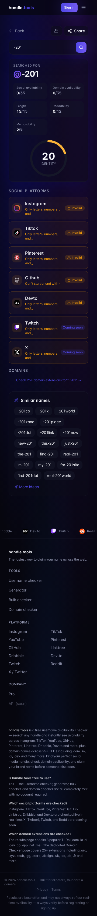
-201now (70, 432)
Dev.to (14, 531)
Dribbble (16, 655)
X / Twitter (18, 671)
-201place (52, 421)
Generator (17, 590)
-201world (66, 411)
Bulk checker (20, 599)
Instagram (18, 631)
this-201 (48, 443)
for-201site (69, 464)
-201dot (25, 432)
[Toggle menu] (83, 7)
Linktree (58, 647)
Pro (12, 694)
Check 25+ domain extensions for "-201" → (48, 380)
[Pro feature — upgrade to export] (56, 31)
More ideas (29, 486)
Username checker (25, 580)
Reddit (70, 531)
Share (79, 30)
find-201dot (28, 475)
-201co (24, 411)
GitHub (15, 647)
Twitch (42, 531)
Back (19, 30)
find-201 (47, 454)
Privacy (42, 890)
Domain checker (23, 609)
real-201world (59, 475)
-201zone (26, 421)
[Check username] (81, 47)
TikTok (56, 631)
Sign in (69, 7)
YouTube (16, 639)
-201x (44, 411)
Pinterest (58, 639)
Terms (56, 890)
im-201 (24, 464)
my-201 (45, 464)
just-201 (71, 443)
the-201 (24, 454)
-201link (47, 432)
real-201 (70, 454)
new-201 (25, 443)
